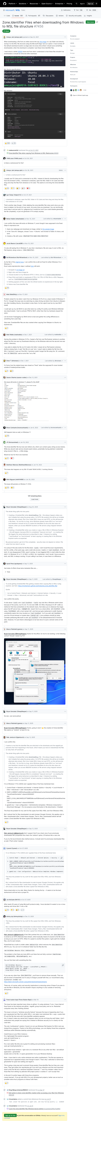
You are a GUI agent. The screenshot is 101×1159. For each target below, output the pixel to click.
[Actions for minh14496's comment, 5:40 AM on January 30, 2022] (65, 479)
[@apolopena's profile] (4, 563)
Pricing (69, 4)
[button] (61, 858)
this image (43, 41)
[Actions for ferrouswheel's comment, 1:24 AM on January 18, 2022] (65, 442)
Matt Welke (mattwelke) (14, 334)
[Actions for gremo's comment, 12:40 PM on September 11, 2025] (65, 629)
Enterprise (59, 4)
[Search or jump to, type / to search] (76, 3)
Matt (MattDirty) (11, 294)
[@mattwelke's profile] (4, 334)
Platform (12, 4)
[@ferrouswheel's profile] (4, 442)
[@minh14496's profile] (4, 479)
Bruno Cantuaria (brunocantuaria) (17, 427)
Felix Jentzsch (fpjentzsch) (15, 737)
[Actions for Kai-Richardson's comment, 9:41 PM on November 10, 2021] (65, 257)
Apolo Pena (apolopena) (14, 563)
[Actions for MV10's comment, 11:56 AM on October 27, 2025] (65, 899)
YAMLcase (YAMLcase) (14, 158)
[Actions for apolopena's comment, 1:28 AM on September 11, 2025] (65, 563)
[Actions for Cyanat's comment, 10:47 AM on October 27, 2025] (65, 848)
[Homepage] (4, 3)
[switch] (7, 143)
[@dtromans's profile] (4, 361)
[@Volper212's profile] (4, 195)
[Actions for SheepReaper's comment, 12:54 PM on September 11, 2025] (65, 711)
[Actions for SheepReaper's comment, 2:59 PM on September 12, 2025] (65, 828)
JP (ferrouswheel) (12, 442)
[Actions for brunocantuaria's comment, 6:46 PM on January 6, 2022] (65, 427)
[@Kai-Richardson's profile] (4, 257)
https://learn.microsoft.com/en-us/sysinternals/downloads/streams (25, 982)
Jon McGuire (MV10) (13, 899)
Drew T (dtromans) (12, 361)
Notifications (66, 10)
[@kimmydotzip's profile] (4, 916)
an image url (20, 270)
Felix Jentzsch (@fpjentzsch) (14, 833)
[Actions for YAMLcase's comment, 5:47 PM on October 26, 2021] (65, 158)
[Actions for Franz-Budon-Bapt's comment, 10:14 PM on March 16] (65, 999)
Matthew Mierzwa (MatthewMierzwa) (18, 465)
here (32, 266)
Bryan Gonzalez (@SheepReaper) (15, 634)
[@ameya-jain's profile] (4, 37)
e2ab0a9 (61, 1101)
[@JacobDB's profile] (4, 243)
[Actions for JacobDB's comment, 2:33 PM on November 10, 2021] (65, 243)
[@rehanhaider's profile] (4, 219)
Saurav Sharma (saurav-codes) (16, 377)
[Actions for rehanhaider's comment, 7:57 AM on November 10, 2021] (65, 218)
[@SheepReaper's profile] (4, 507)
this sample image (48, 229)
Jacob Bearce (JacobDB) (14, 243)
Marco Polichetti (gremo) (14, 629)
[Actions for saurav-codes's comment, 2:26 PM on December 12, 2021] (65, 377)
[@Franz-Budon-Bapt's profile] (4, 1000)
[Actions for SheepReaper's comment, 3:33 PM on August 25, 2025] (65, 507)
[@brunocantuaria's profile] (4, 427)
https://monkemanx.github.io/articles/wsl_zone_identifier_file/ (37, 586)
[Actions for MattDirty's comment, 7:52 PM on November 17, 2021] (65, 294)
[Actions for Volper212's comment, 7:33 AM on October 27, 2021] (65, 194)
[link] (12, 150)
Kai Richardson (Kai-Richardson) (16, 257)
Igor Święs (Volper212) (13, 195)
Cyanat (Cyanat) (11, 848)
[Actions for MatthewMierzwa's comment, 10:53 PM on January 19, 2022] (65, 464)
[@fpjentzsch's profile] (4, 737)
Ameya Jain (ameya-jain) (14, 37)
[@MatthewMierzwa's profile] (4, 465)
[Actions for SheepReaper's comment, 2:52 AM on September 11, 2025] (65, 579)
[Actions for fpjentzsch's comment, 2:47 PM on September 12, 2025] (65, 737)
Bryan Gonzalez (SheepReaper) (16, 507)
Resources (34, 4)
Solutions (22, 4)
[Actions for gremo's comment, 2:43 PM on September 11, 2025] (65, 723)
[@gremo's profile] (4, 629)
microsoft (10, 10)
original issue (19, 262)
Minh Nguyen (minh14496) (15, 479)
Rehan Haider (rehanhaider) (15, 219)
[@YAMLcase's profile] (4, 158)
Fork (79, 10)
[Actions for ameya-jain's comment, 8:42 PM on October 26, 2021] (65, 170)
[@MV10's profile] (4, 899)
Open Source (47, 4)
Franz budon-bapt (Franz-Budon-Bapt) (19, 999)
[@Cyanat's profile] (4, 848)
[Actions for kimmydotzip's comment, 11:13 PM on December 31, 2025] (65, 916)
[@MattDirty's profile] (4, 294)
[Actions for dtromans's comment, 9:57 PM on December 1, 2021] (65, 360)
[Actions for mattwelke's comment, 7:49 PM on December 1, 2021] (65, 334)
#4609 (20, 51)
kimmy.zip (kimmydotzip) (14, 916)
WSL (18, 10)
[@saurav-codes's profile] (4, 377)
